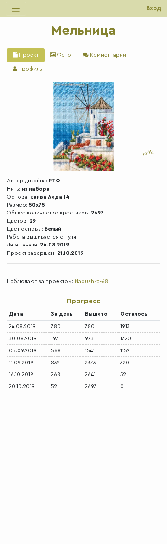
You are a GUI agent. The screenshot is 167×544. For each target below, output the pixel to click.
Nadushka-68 (91, 281)
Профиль (29, 68)
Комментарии (107, 55)
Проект (28, 55)
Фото (63, 55)
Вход (153, 8)
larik (148, 153)
